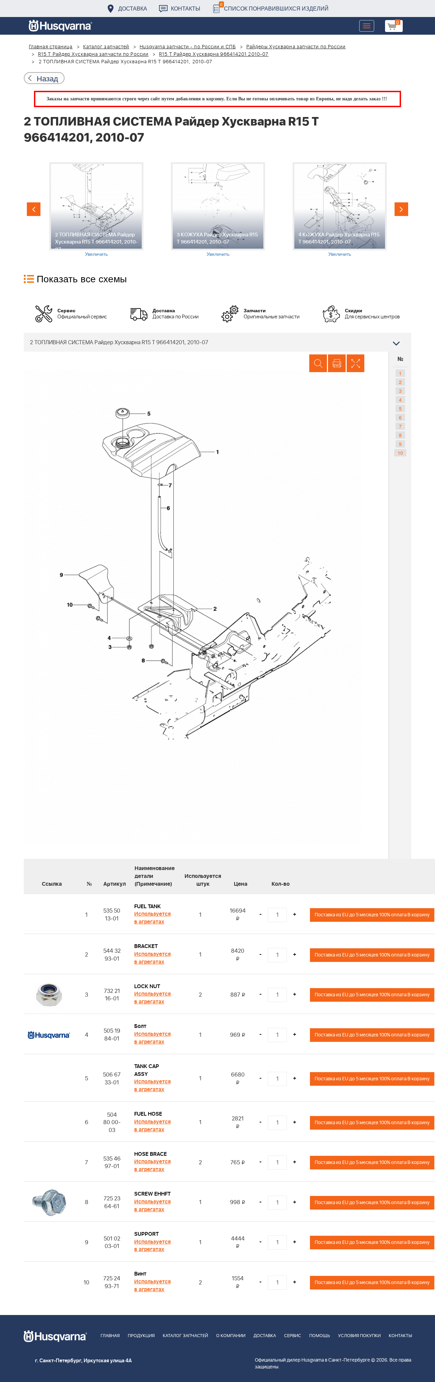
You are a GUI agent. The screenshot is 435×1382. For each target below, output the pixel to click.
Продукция (141, 1336)
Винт (140, 1274)
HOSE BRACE (150, 1154)
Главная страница (51, 47)
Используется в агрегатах (152, 918)
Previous (33, 209)
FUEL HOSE (148, 1114)
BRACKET (146, 946)
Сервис (292, 1336)
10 (400, 452)
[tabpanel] (96, 209)
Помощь (319, 1336)
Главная (110, 1336)
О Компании (230, 1336)
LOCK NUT (147, 986)
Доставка (132, 8)
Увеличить (96, 253)
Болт (140, 1026)
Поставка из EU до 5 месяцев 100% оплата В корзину (372, 914)
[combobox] (217, 342)
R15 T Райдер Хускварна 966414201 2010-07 (213, 54)
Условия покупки (359, 1336)
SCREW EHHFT (152, 1194)
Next (401, 209)
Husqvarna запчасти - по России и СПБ (188, 47)
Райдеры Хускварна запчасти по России (296, 47)
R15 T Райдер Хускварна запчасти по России (93, 54)
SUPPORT (146, 1234)
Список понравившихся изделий (274, 6)
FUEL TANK (147, 906)
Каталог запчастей (106, 47)
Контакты (185, 8)
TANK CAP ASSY (146, 1070)
